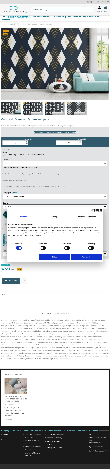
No (5, 152)
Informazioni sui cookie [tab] (87, 217)
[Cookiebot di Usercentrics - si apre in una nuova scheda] (92, 210)
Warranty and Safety (54, 438)
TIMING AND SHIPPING (55, 434)
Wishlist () (104, 2)
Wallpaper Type (9, 193)
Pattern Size (7, 160)
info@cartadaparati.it (100, 451)
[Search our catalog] (90, 9)
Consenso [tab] (23, 217)
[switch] (43, 248)
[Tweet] (5, 295)
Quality (5, 203)
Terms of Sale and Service (53, 442)
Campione (6, 149)
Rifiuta (54, 257)
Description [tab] (46, 313)
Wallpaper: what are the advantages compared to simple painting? (16, 399)
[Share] (2, 295)
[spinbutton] (15, 143)
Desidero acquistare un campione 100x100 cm (24, 155)
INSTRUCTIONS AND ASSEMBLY (32, 442)
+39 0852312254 (98, 447)
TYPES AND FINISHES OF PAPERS (33, 435)
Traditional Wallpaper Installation (33, 448)
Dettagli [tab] (55, 217)
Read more (8, 419)
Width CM (82, 139)
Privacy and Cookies (54, 447)
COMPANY (6, 434)
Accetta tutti (86, 257)
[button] (19, 16)
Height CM (28, 139)
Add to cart (12, 281)
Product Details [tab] (62, 313)
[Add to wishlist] (24, 281)
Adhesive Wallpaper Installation (32, 454)
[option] (16, 401)
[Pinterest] (7, 295)
